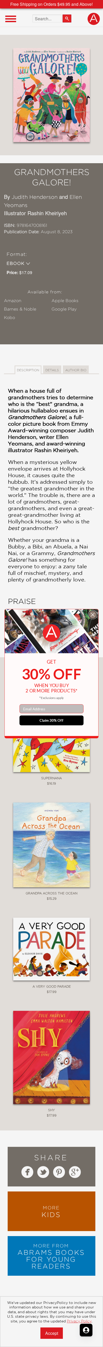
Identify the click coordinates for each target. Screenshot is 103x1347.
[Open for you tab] (86, 1330)
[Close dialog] (93, 615)
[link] (51, 633)
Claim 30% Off (51, 720)
